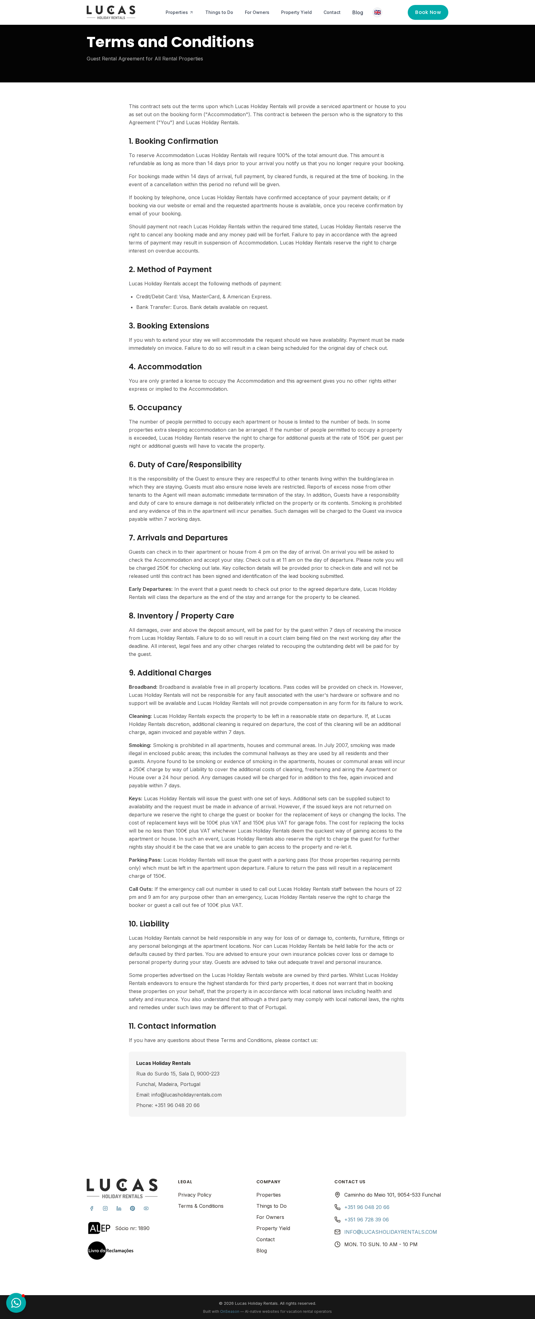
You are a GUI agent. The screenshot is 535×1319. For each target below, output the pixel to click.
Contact (332, 12)
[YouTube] (146, 1208)
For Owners (257, 12)
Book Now (428, 12)
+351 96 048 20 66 (366, 1207)
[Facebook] (92, 1208)
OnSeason (229, 1311)
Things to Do (219, 12)
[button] (16, 1303)
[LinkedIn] (119, 1208)
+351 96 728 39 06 (366, 1219)
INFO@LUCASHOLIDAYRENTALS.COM (390, 1232)
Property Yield (296, 12)
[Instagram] (105, 1208)
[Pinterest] (132, 1208)
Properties (177, 12)
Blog (357, 12)
